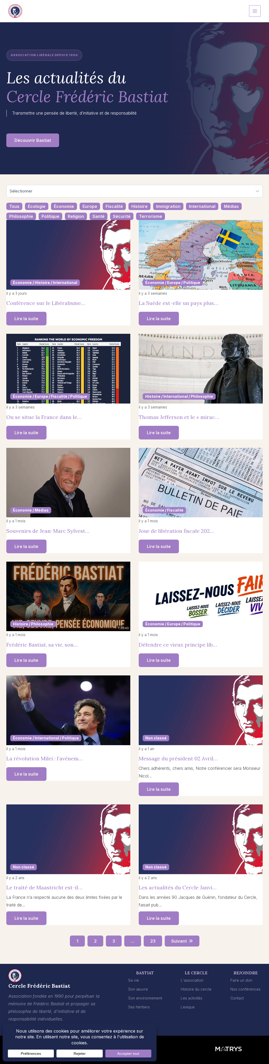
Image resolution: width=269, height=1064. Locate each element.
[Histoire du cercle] (196, 989)
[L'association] (192, 980)
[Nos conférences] (245, 989)
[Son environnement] (145, 998)
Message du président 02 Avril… (178, 758)
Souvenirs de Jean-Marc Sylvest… (47, 531)
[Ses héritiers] (139, 1007)
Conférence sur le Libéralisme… (45, 303)
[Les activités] (191, 998)
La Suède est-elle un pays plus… (178, 303)
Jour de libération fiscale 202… (176, 531)
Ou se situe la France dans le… (43, 417)
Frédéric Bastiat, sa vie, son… (42, 644)
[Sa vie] (133, 980)
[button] (32, 140)
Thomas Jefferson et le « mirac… (179, 417)
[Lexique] (188, 1007)
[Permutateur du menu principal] (255, 11)
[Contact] (237, 998)
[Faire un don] (241, 980)
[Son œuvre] (138, 989)
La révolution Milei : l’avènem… (44, 758)
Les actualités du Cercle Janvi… (177, 887)
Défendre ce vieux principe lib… (178, 644)
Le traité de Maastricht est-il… (44, 887)
